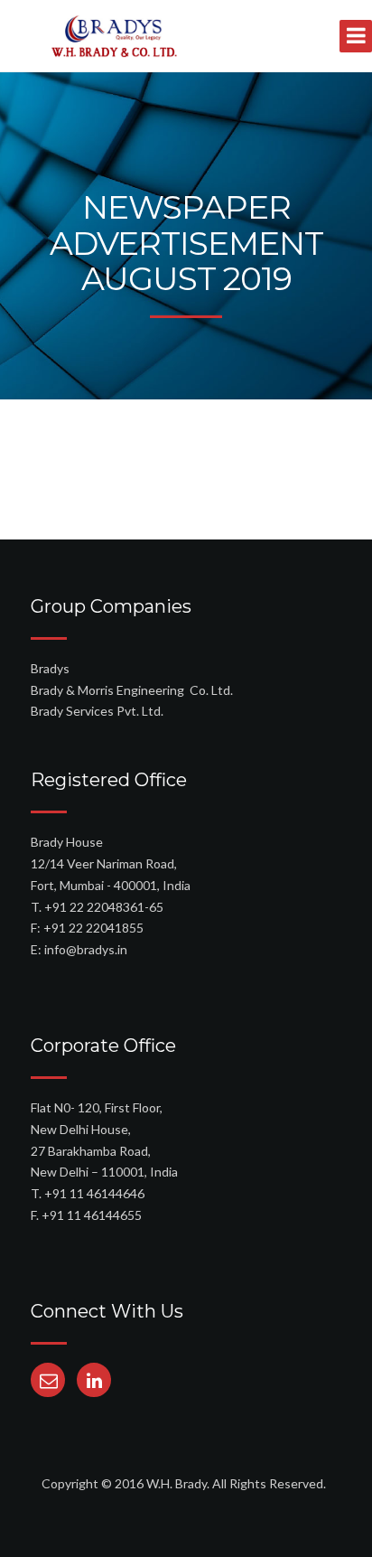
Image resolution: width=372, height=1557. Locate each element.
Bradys (50, 668)
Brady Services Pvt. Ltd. (97, 710)
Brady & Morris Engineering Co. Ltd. (132, 690)
